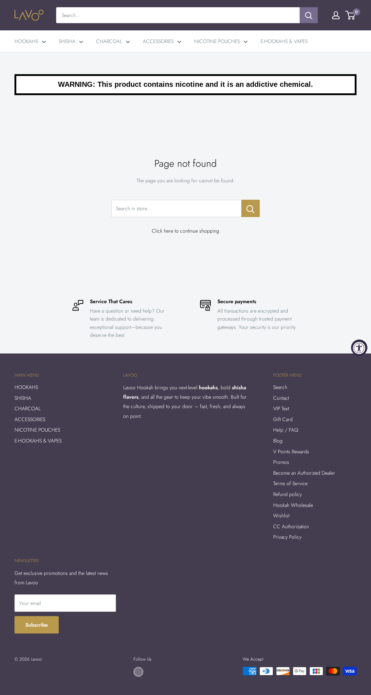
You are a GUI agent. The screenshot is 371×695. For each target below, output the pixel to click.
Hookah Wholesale (293, 505)
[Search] (309, 15)
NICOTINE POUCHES (217, 41)
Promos (281, 462)
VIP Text (281, 408)
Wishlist (281, 515)
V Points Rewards (291, 451)
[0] (350, 15)
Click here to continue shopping (185, 230)
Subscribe (36, 624)
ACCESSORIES (158, 41)
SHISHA (67, 41)
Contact (281, 398)
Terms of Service (290, 483)
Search (280, 387)
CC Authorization (291, 526)
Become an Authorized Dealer (304, 472)
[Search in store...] (250, 208)
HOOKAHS (26, 41)
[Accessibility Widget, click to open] (359, 347)
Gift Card (283, 419)
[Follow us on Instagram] (138, 672)
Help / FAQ (285, 429)
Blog (278, 440)
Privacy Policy (287, 537)
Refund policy (287, 494)
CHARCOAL (109, 41)
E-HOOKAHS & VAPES (284, 41)
